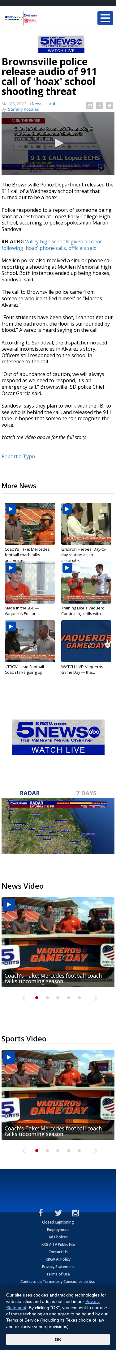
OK (58, 1339)
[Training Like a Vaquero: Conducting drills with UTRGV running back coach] (86, 583)
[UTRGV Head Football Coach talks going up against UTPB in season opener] (30, 641)
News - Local (43, 103)
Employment (58, 1229)
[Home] (41, 18)
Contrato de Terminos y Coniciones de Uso (58, 1281)
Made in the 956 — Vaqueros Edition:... (22, 610)
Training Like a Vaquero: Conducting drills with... (83, 610)
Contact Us (58, 1251)
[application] (58, 143)
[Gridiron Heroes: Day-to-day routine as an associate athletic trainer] (86, 524)
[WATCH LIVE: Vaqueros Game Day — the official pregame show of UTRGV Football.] (86, 641)
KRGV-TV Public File (58, 1244)
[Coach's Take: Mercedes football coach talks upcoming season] (30, 524)
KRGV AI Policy (58, 1259)
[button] (58, 143)
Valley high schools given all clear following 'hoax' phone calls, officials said (52, 244)
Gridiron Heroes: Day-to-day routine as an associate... (83, 554)
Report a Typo (18, 456)
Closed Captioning (58, 1222)
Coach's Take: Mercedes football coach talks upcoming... (27, 554)
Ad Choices (58, 1237)
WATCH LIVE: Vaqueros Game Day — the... (82, 669)
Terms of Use (58, 1274)
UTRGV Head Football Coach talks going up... (25, 669)
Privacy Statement (58, 1266)
